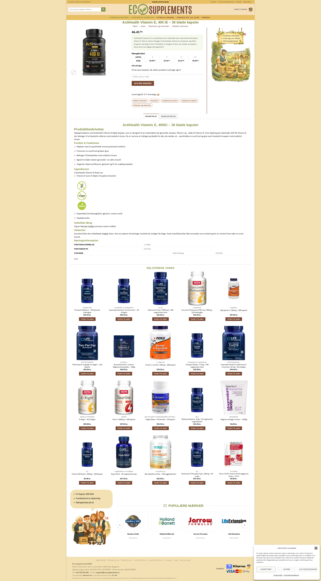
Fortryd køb (184, 560)
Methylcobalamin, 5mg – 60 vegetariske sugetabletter (197, 420)
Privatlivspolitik (156, 560)
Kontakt (239, 2)
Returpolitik (113, 560)
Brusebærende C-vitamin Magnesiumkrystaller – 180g (124, 365)
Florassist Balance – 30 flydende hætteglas (87, 311)
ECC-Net (114, 575)
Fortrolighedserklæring (291, 575)
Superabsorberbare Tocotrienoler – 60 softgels (124, 311)
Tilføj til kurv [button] (87, 319)
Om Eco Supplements (226, 2)
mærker (214, 2)
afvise (286, 569)
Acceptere (266, 569)
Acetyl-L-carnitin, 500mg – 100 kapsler (160, 365)
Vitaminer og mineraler (142, 17)
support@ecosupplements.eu (107, 572)
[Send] (103, 9)
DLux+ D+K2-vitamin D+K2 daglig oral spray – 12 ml (233, 475)
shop (143, 26)
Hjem (135, 26)
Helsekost (154, 101)
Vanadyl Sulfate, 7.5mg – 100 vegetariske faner (197, 365)
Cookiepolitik (277, 575)
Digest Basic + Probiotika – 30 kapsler (160, 419)
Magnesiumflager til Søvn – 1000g (234, 419)
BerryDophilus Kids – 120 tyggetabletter (160, 474)
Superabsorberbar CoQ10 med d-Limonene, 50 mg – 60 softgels (234, 365)
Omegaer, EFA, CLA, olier (188, 17)
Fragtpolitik (126, 560)
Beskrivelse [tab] (151, 116)
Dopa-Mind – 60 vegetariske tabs (124, 474)
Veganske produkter (189, 101)
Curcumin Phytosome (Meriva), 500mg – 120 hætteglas (197, 311)
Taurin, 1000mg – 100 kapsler (123, 419)
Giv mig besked (143, 83)
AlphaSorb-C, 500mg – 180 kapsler (233, 310)
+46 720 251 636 (82, 572)
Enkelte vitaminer (180, 26)
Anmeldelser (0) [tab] (168, 116)
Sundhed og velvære (119, 17)
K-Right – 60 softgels (87, 419)
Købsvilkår (247, 2)
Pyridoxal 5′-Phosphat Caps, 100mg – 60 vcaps (197, 475)
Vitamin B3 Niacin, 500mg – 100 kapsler (87, 474)
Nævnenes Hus (88, 575)
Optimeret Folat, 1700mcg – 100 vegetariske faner (160, 311)
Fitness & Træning (165, 17)
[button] (316, 548)
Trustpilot (220, 568)
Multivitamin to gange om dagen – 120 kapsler (87, 365)
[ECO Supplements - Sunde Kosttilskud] (160, 9)
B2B (176, 560)
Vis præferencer (308, 569)
